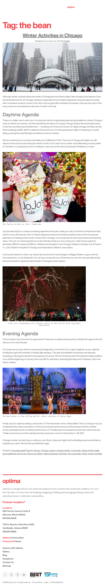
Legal (46, 582)
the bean (63, 453)
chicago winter (63, 450)
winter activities (95, 453)
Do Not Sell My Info (56, 582)
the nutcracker (74, 453)
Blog (5, 555)
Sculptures (8, 558)
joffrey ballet (93, 450)
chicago (36, 450)
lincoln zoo (22, 453)
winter (84, 453)
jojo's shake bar (9, 453)
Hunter (67, 41)
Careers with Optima (13, 548)
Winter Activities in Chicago (52, 35)
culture (84, 450)
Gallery (6, 551)
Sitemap (7, 565)
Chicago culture (48, 450)
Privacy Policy (37, 582)
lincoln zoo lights (34, 453)
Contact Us (8, 562)
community (75, 450)
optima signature (50, 453)
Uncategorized (18, 450)
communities (78, 7)
